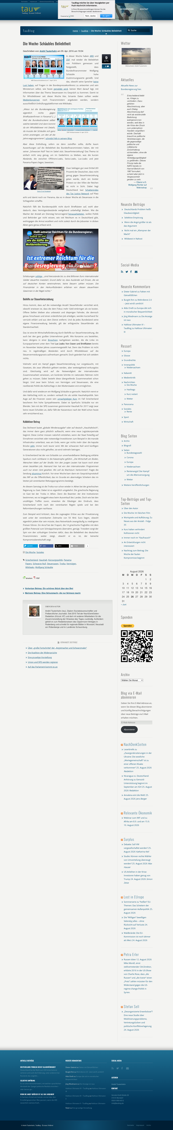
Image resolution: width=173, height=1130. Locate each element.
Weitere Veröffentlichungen (136, 485)
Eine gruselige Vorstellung (40, 657)
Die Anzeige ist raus (87, 1084)
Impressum (140, 1125)
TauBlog (84, 31)
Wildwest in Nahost (133, 238)
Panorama (128, 404)
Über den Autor (131, 508)
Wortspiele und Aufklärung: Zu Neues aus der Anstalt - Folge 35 (138, 521)
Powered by (65, 16)
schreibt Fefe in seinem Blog (59, 138)
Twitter (127, 271)
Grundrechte (130, 360)
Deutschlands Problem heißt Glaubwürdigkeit (38, 1067)
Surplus (129, 839)
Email (136, 271)
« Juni (123, 604)
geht (32, 446)
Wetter (130, 398)
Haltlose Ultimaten (98, 1103)
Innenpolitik (129, 364)
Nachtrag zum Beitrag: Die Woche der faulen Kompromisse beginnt (136, 554)
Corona (130, 457)
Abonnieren (129, 729)
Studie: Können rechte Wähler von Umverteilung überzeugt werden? (137, 860)
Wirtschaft (128, 421)
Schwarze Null (39, 563)
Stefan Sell (131, 1006)
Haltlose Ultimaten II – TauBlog (77, 1103)
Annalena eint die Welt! (134, 795)
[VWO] (71, 16)
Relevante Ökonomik (138, 812)
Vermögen (71, 563)
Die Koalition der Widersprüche (42, 652)
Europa (127, 351)
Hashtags (131, 389)
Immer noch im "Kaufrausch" (137, 537)
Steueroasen (53, 563)
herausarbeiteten (76, 214)
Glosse (127, 355)
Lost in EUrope (134, 896)
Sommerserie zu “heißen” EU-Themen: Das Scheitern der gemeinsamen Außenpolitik (137, 905)
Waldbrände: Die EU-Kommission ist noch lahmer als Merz (137, 937)
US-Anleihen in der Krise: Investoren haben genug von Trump (137, 875)
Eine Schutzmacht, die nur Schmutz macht (53, 593)
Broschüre (53, 340)
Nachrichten (129, 382)
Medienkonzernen (31, 99)
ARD (92, 56)
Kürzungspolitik (55, 560)
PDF (38, 578)
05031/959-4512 (118, 1100)
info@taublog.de (118, 1103)
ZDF (68, 59)
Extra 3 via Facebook (44, 191)
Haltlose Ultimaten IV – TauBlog (77, 1088)
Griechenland (31, 560)
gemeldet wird (61, 89)
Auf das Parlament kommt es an (43, 666)
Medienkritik (129, 377)
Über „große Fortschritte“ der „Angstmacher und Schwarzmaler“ (57, 648)
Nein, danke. (90, 16)
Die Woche (30, 552)
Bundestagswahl (134, 452)
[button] (31, 546)
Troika (62, 563)
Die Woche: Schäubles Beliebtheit (47, 43)
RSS (122, 271)
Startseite (130, 1125)
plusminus (36, 473)
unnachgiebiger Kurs (67, 398)
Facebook (131, 271)
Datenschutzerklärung (47, 1)
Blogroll (127, 445)
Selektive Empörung (133, 217)
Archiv (127, 441)
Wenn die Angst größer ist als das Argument (37, 1094)
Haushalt (43, 560)
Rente (129, 411)
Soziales (40, 552)
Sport (126, 417)
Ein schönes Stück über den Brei (49, 588)
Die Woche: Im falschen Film (137, 512)
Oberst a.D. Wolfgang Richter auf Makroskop (137, 185)
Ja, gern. (106, 16)
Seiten (126, 450)
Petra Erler (131, 954)
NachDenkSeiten (135, 744)
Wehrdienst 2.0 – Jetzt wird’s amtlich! (90, 1072)
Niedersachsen (133, 367)
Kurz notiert (132, 394)
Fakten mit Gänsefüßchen (88, 1067)
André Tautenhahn (48, 51)
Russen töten (130, 959)
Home (75, 31)
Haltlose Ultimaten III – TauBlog (77, 1096)
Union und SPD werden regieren (43, 662)
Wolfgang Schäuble (44, 567)
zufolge (38, 276)
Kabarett (128, 373)
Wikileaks (29, 567)
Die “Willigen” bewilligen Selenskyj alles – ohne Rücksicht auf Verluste (135, 921)
